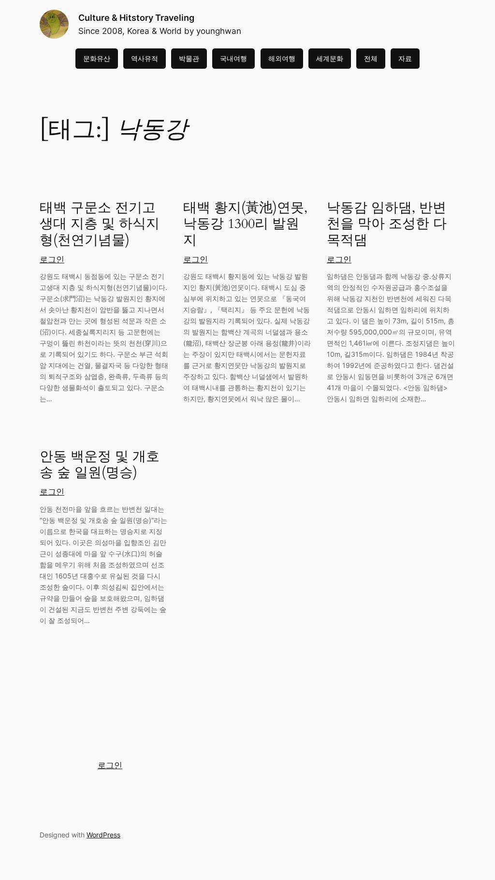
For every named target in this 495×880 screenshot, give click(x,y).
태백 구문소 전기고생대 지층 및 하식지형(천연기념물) (100, 224)
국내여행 (233, 58)
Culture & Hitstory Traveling (136, 18)
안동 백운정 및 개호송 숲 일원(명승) (100, 465)
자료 (405, 58)
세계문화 (329, 58)
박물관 (189, 58)
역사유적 (144, 58)
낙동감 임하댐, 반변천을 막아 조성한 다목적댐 (387, 224)
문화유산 (96, 58)
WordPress (103, 835)
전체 (371, 58)
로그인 (52, 259)
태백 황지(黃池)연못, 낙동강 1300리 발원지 (245, 224)
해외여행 (281, 58)
